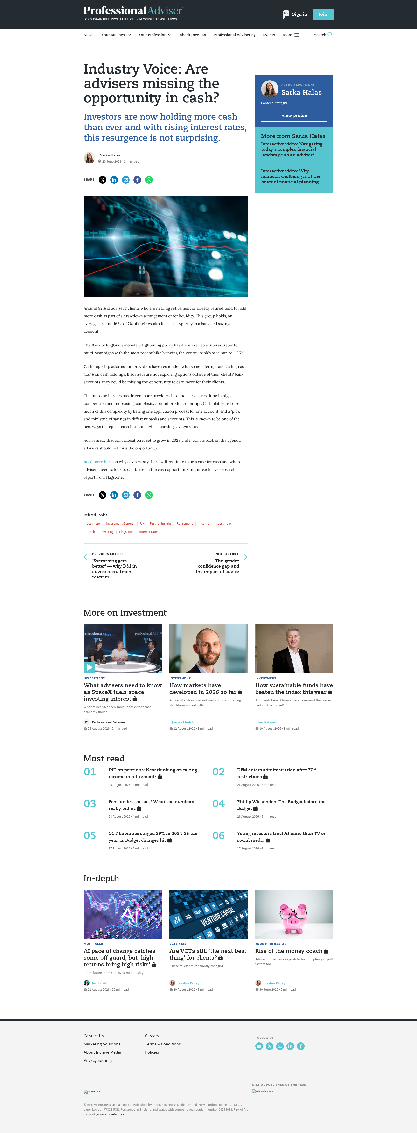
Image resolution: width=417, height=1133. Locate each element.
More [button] (288, 35)
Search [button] (320, 35)
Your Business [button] (114, 35)
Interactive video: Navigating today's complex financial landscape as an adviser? (291, 149)
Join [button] (323, 14)
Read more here (98, 461)
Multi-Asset (94, 943)
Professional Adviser (108, 722)
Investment (92, 523)
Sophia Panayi (189, 983)
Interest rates (148, 531)
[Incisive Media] (93, 1091)
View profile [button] (294, 116)
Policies (152, 1052)
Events (269, 35)
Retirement (185, 523)
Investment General (120, 523)
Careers (152, 1036)
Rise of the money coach (288, 951)
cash (92, 531)
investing (107, 531)
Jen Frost (99, 983)
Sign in (299, 14)
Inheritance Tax (192, 35)
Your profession (271, 943)
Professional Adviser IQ (234, 35)
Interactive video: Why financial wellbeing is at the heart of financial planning (290, 176)
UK (142, 523)
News (88, 35)
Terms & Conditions (163, 1044)
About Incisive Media (102, 1052)
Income (203, 523)
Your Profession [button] (153, 35)
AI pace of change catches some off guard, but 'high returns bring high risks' (119, 958)
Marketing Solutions (102, 1044)
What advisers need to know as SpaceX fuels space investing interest (123, 692)
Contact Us (94, 1036)
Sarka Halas (110, 155)
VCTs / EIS (177, 943)
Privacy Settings (98, 1060)
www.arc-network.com (113, 1114)
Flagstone (126, 531)
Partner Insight (160, 523)
